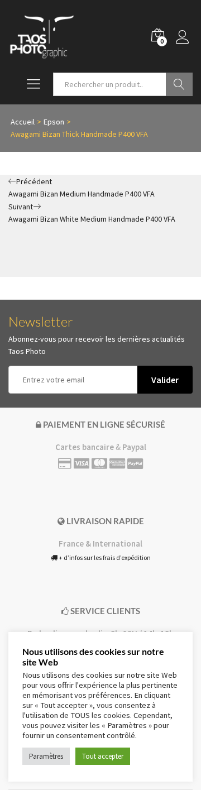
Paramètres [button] (46, 756)
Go (179, 84)
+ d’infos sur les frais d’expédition (104, 557)
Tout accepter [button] (102, 756)
